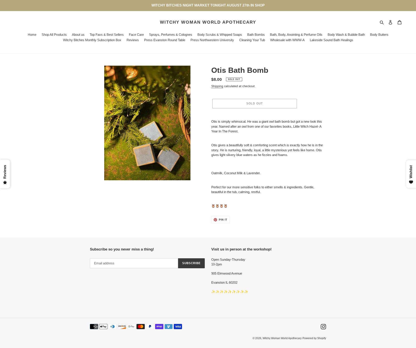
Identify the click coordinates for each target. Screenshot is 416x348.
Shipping (217, 86)
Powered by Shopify (314, 338)
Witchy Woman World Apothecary (208, 22)
